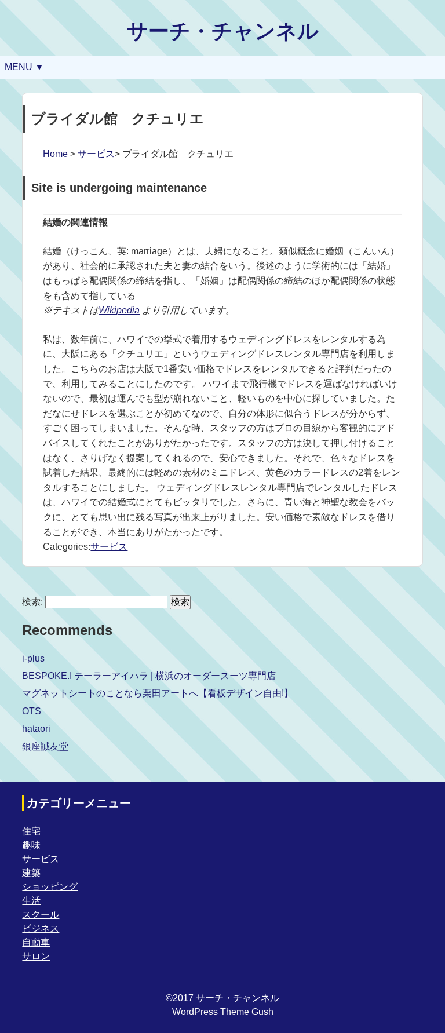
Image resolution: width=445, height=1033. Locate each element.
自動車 (36, 942)
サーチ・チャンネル (223, 31)
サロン (36, 956)
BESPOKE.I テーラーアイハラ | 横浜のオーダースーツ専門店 (149, 676)
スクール (40, 914)
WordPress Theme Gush (222, 1012)
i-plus (33, 658)
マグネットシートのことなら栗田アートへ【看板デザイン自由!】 (157, 693)
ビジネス (40, 928)
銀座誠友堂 (45, 746)
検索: (32, 602)
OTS (31, 711)
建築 (31, 873)
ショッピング (50, 887)
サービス (96, 154)
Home (55, 154)
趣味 (31, 845)
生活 (31, 901)
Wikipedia (119, 310)
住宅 (31, 831)
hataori (36, 728)
